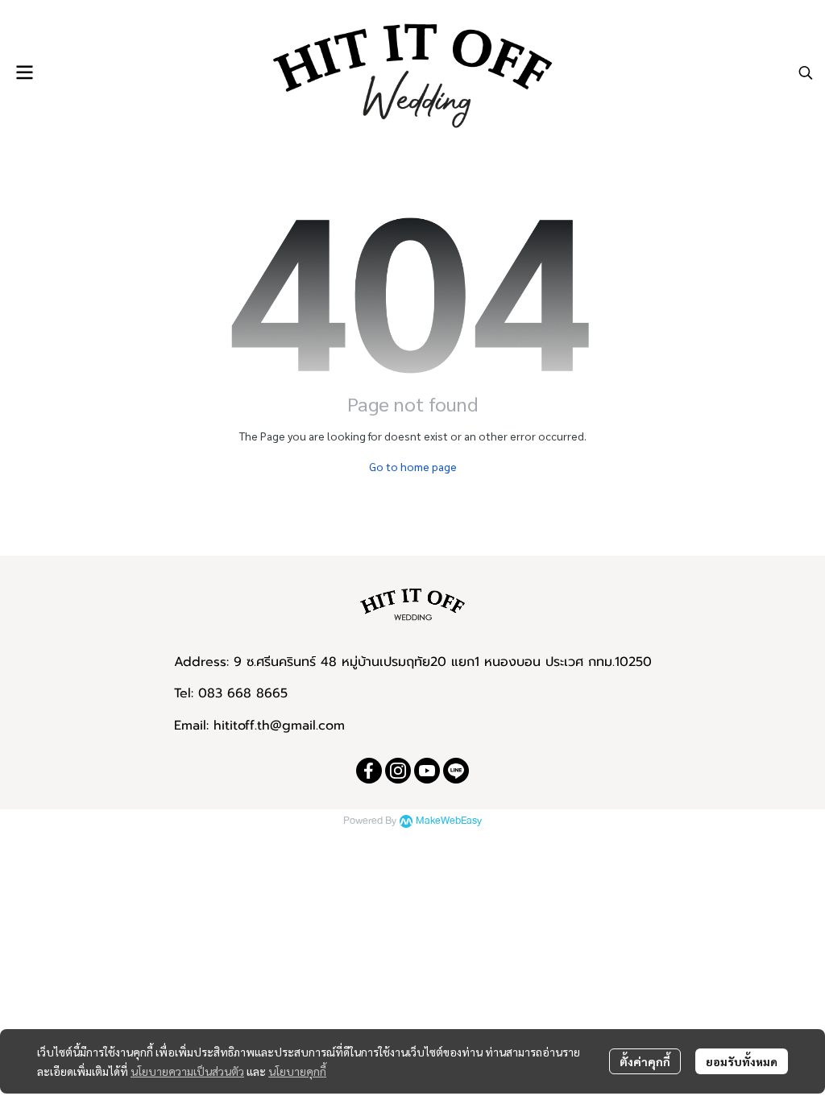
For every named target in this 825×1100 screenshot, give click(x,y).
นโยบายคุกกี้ (297, 1071)
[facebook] (369, 771)
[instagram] (398, 771)
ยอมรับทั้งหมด (741, 1061)
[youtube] (427, 771)
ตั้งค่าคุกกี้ (645, 1061)
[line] (456, 771)
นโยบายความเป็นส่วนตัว (187, 1071)
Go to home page (413, 466)
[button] (805, 72)
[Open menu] (24, 72)
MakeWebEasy (449, 821)
